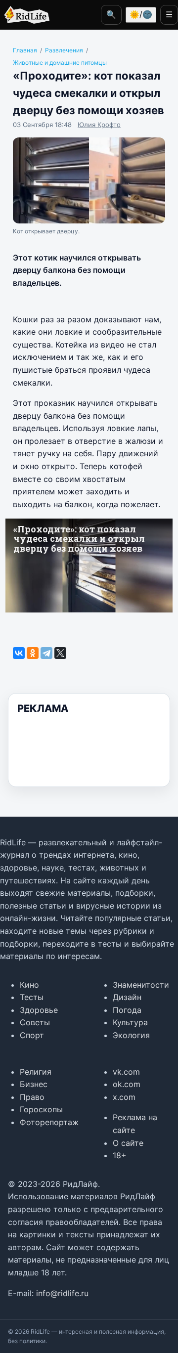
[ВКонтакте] (19, 653)
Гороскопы (41, 1109)
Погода (127, 1010)
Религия (35, 1072)
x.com (124, 1097)
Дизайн (127, 997)
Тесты (32, 997)
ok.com (126, 1084)
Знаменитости (141, 985)
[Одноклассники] (33, 653)
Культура (130, 1022)
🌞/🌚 (141, 14)
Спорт (32, 1035)
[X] (60, 653)
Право (32, 1097)
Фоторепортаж (49, 1122)
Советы (35, 1022)
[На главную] (24, 15)
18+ (120, 1155)
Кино (29, 985)
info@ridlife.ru (62, 1293)
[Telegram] (46, 653)
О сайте (128, 1143)
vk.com (126, 1072)
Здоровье (39, 1010)
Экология (131, 1035)
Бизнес (33, 1084)
